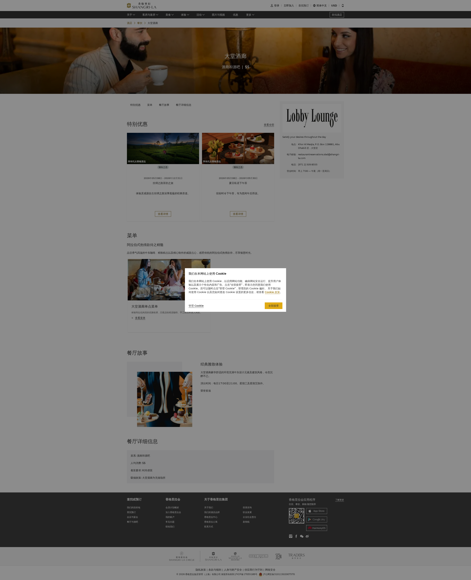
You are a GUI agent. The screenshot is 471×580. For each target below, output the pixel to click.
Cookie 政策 (272, 292)
